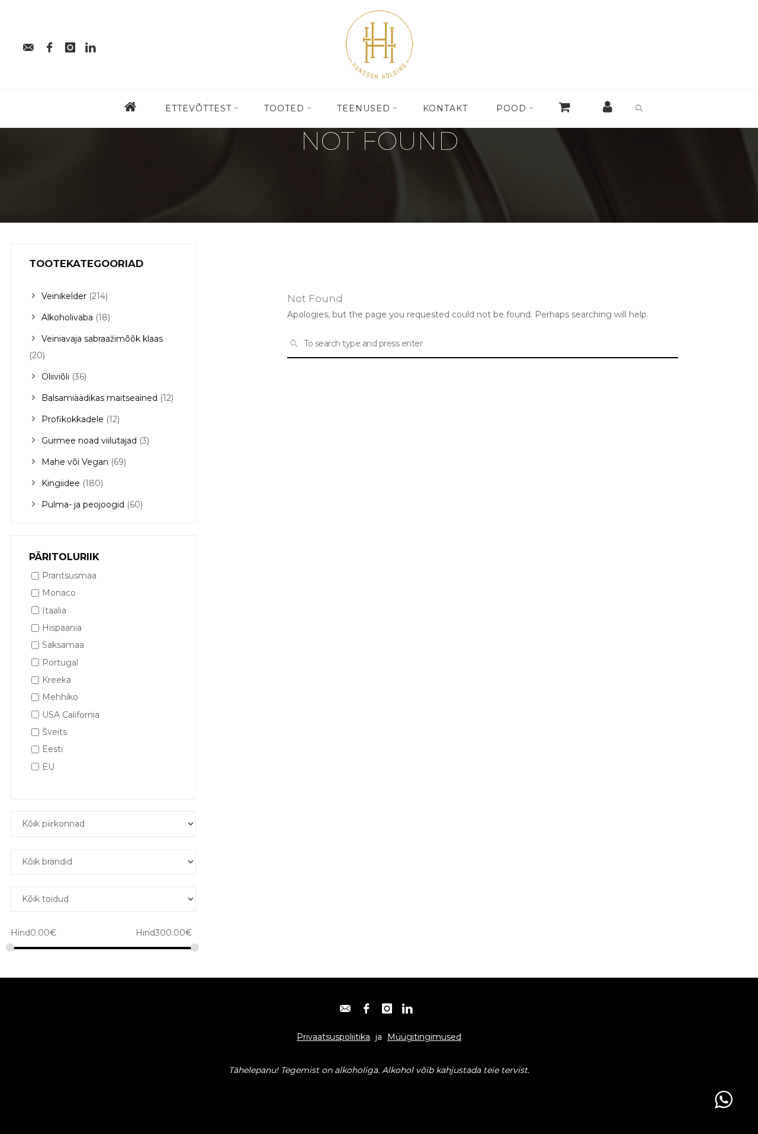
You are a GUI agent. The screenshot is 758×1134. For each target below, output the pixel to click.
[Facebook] (49, 44)
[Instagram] (70, 44)
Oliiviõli (55, 376)
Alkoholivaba (67, 317)
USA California (70, 714)
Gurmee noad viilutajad (89, 440)
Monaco (59, 593)
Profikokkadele (72, 419)
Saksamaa (63, 645)
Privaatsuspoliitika (333, 1037)
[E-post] (28, 44)
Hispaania (62, 627)
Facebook (75, 1093)
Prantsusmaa (69, 575)
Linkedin (170, 1093)
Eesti (52, 749)
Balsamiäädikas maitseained (99, 398)
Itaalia (54, 610)
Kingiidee (60, 483)
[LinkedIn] (407, 1005)
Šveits (54, 732)
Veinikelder (63, 296)
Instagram (124, 1093)
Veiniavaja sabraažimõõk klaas (102, 338)
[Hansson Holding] (379, 43)
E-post (35, 1093)
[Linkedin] (90, 44)
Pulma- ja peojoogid (82, 504)
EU (48, 767)
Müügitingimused (424, 1037)
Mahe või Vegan (74, 462)
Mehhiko (60, 697)
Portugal (60, 662)
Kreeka (56, 679)
